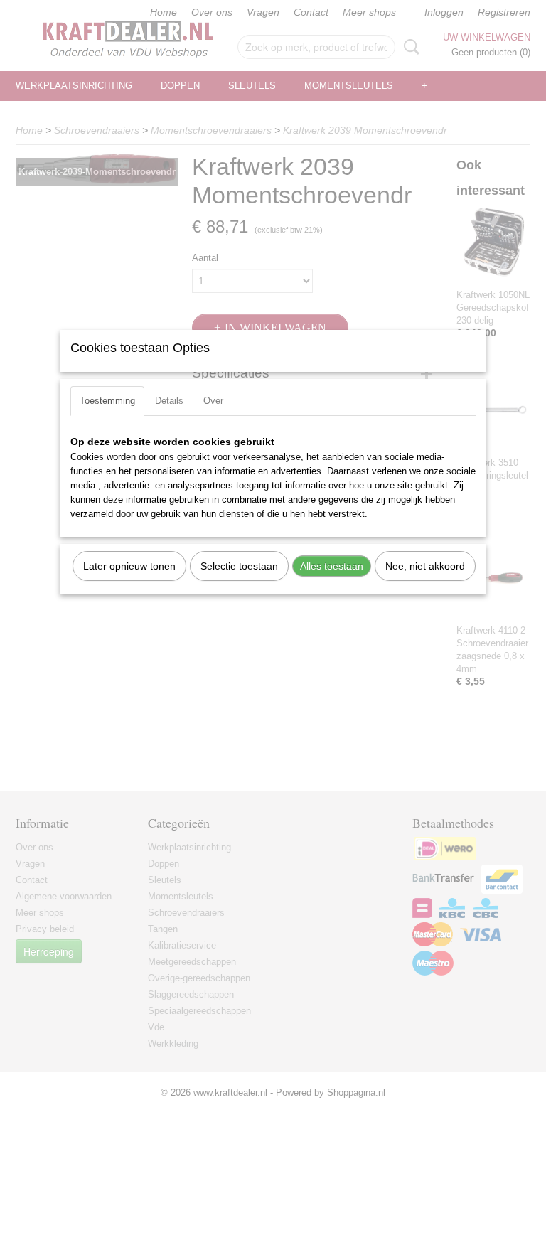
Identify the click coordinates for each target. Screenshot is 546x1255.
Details (169, 400)
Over (213, 400)
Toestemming (107, 400)
